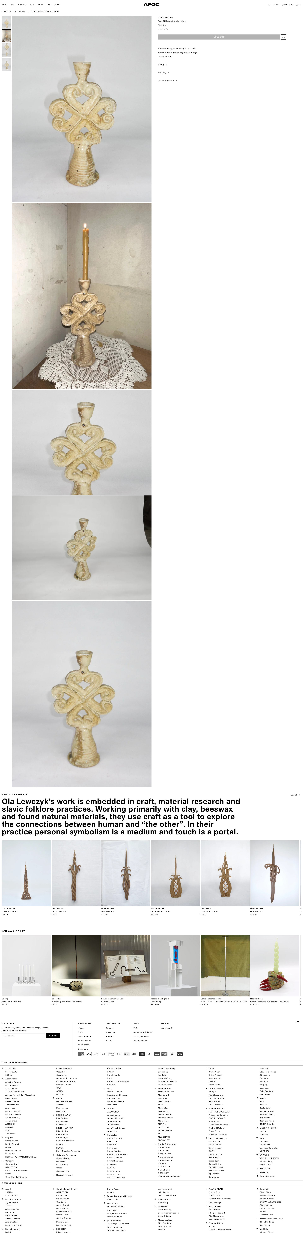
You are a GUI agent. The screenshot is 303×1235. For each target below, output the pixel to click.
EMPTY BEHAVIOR (65, 1141)
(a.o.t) (8, 1189)
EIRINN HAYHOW (64, 1128)
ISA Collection (114, 1098)
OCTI (211, 1068)
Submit (53, 1036)
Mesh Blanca (164, 1101)
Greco (59, 1168)
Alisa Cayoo (11, 1098)
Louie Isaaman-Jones (168, 1213)
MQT (160, 1134)
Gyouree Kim (62, 1171)
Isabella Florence (115, 1101)
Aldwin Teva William (15, 1092)
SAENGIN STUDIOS (218, 1138)
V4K (262, 1138)
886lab (8, 1075)
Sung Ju (264, 1081)
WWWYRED (265, 1165)
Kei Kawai (112, 1148)
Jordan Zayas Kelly (116, 1230)
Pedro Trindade (216, 1089)
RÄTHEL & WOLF (217, 1118)
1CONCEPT (10, 1068)
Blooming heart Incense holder (67, 1002)
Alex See (9, 1206)
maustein (162, 1098)
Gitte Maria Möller (115, 1206)
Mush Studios (164, 1226)
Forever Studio (114, 1199)
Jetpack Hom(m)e (115, 1118)
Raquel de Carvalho (219, 1115)
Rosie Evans (215, 1131)
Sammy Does (215, 1141)
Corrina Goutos (63, 1085)
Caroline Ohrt (11, 1164)
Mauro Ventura (165, 1220)
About (81, 1028)
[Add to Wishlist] (283, 37)
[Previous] (4, 873)
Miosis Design (165, 1114)
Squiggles (214, 1177)
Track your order (141, 1036)
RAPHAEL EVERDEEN (219, 1112)
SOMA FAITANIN (216, 1170)
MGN (160, 1105)
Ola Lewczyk (19, 11)
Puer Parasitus (216, 1105)
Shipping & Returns (143, 1032)
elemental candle (209, 911)
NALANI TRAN (216, 1189)
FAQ (135, 1028)
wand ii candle (59, 911)
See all (294, 795)
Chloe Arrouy (62, 1199)
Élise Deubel (62, 1131)
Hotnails (111, 1085)
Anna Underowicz (14, 1225)
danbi (59, 1098)
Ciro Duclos (62, 1202)
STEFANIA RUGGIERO (270, 1202)
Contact (109, 1028)
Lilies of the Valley (166, 1068)
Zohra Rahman (267, 1176)
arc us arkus (11, 1121)
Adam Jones (11, 1079)
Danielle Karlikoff (64, 1101)
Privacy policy (140, 1040)
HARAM (111, 1072)
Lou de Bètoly (165, 1078)
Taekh (263, 1098)
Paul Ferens (214, 1209)
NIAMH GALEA (165, 1160)
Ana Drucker (11, 1222)
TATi (262, 1101)
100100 (9, 1192)
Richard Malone (216, 1128)
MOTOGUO (163, 1127)
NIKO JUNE (214, 1195)
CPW (58, 1088)
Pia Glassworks (216, 1095)
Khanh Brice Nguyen (117, 1154)
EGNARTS (61, 1125)
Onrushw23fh (215, 1078)
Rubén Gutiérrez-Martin (220, 1230)
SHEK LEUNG (215, 1154)
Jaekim (110, 1108)
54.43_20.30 (11, 1072)
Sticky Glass (266, 1205)
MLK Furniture (165, 1223)
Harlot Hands (113, 1075)
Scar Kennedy (216, 1148)
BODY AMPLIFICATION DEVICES (20, 1157)
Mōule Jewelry (165, 1130)
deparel (60, 1105)
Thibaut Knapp (267, 1111)
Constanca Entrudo (65, 1081)
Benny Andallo (12, 1141)
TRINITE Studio (267, 1124)
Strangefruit (265, 1075)
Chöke (8, 1174)
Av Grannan (11, 1134)
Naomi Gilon (164, 1150)
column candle (9, 911)
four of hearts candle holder (45, 11)
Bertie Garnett (12, 1144)
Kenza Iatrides (114, 1151)
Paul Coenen (215, 1206)
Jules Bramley (114, 1121)
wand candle (107, 911)
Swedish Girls (266, 1215)
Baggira (9, 1138)
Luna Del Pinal (165, 1085)
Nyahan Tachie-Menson (169, 1176)
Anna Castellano (13, 1111)
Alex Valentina (12, 1209)
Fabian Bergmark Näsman (119, 1196)
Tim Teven (265, 1225)
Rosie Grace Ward (218, 1134)
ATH (7, 1130)
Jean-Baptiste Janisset (118, 1224)
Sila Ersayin (214, 1157)
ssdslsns (264, 1068)
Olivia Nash (214, 1072)
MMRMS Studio (165, 1117)
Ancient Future (12, 1105)
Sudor (263, 1211)
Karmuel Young (114, 1138)
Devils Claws (62, 1222)
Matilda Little (164, 1095)
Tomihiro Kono (267, 1121)
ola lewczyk (165, 17)
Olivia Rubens (216, 1075)
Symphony (265, 1094)
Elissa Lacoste (63, 1232)
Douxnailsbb (62, 1108)
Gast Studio (112, 1203)
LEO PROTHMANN (116, 1178)
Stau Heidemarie (268, 1072)
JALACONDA (113, 1112)
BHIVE (8, 1147)
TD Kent (263, 1105)
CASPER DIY (11, 1167)
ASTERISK (10, 1124)
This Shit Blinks (267, 1114)
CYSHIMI (60, 1094)
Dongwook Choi (63, 1225)
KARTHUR (112, 1141)
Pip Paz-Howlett (216, 1098)
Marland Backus (166, 1092)
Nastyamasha (164, 1154)
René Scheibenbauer (219, 1125)
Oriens (212, 1081)
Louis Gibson (164, 1216)
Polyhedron (214, 1101)
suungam (264, 1088)
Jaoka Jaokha (113, 1115)
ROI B (212, 1226)
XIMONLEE (265, 1168)
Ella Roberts (62, 1134)
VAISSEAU (265, 1145)
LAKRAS (111, 1168)
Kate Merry (163, 1202)
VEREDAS (264, 1151)
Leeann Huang (114, 1174)
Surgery (263, 1085)
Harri (109, 1078)
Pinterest (110, 1036)
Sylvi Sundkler (266, 1091)
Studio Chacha (267, 1208)
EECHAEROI (62, 1121)
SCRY (211, 1151)
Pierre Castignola (217, 1219)
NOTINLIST (163, 1173)
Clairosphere (62, 1208)
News (80, 1032)
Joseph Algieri (165, 1189)
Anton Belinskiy (12, 1117)
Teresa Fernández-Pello (271, 1219)
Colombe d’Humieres (66, 1078)
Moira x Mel (163, 1121)
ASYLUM (9, 1127)
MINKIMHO (163, 1111)
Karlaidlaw (112, 1135)
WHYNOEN (265, 1155)
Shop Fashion (84, 1040)
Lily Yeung (163, 1072)
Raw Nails (214, 1121)
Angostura (10, 1108)
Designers (83, 1049)
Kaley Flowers (165, 1199)
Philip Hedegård (217, 1213)
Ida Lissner (112, 1210)
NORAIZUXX (164, 1166)
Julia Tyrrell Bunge (116, 1128)
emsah (59, 1144)
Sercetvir (264, 1189)
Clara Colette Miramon (16, 1177)
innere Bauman (114, 1092)
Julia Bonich (113, 1125)
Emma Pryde (62, 1138)
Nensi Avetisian (165, 1157)
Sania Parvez (215, 1145)
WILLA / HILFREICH (269, 1158)
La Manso (111, 1165)
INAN (109, 1089)
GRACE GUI (62, 1165)
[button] (4, 5)
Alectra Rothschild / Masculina (20, 1095)
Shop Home (83, 1045)
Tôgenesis (265, 1117)
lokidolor (162, 1075)
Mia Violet (163, 1108)
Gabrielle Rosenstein (66, 1155)
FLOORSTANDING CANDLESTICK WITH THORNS (224, 1002)
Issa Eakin (112, 1105)
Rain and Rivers (217, 1108)
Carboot (9, 1161)
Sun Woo (264, 1078)
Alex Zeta (9, 1212)
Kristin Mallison (114, 1157)
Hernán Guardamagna (118, 1081)
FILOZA (60, 1148)
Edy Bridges (62, 1118)
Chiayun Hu (62, 1195)
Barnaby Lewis (12, 1229)
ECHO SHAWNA (63, 1115)
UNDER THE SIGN (268, 1128)
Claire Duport (62, 1205)
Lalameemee (113, 1171)
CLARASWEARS (64, 1068)
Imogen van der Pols (117, 1213)
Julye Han (112, 1131)
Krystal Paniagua (115, 1161)
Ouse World (214, 1085)
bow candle (256, 911)
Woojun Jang (266, 1161)
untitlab (263, 1131)
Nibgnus (162, 1163)
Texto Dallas (265, 1108)
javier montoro (114, 1221)
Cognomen (61, 1075)
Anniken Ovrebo (13, 1114)
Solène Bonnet (267, 1199)
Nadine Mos (164, 1147)
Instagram (111, 1032)
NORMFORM (164, 1170)
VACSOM (264, 1141)
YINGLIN (264, 1172)
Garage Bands (63, 1158)
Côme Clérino (63, 1215)
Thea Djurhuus (267, 1222)
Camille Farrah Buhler (66, 1189)
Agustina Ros (11, 1085)
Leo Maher (163, 1206)
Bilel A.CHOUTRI (13, 1150)
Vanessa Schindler (269, 1148)
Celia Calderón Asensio (16, 1170)
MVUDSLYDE (164, 1137)
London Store (84, 1036)
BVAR (8, 1232)
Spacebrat (214, 1174)
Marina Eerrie (164, 1089)
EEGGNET (61, 1229)
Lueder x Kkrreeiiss (167, 1081)
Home (5, 11)
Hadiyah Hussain (64, 1175)
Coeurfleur (61, 1072)
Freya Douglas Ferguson (68, 1151)
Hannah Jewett (114, 1068)
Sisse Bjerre (215, 1161)
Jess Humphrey (114, 1227)
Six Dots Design (267, 1195)
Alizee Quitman (12, 1101)
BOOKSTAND (107, 1002)
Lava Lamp (156, 1002)
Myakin (161, 1230)
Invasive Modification (117, 1095)
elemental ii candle (160, 911)
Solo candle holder (11, 1002)
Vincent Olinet (266, 1232)
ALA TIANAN (11, 1089)
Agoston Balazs (13, 1082)
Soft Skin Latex (216, 1167)
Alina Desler (11, 1215)
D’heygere (61, 1111)
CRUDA (60, 1091)
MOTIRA (162, 1124)
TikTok (109, 1040)
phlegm (213, 1092)
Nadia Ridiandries (167, 1144)
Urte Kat (264, 1134)
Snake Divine (215, 1164)
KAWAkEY (111, 1145)
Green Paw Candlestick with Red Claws (269, 1002)
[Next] (48, 873)
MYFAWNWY (164, 1140)
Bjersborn (10, 1154)
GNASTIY (60, 1161)
